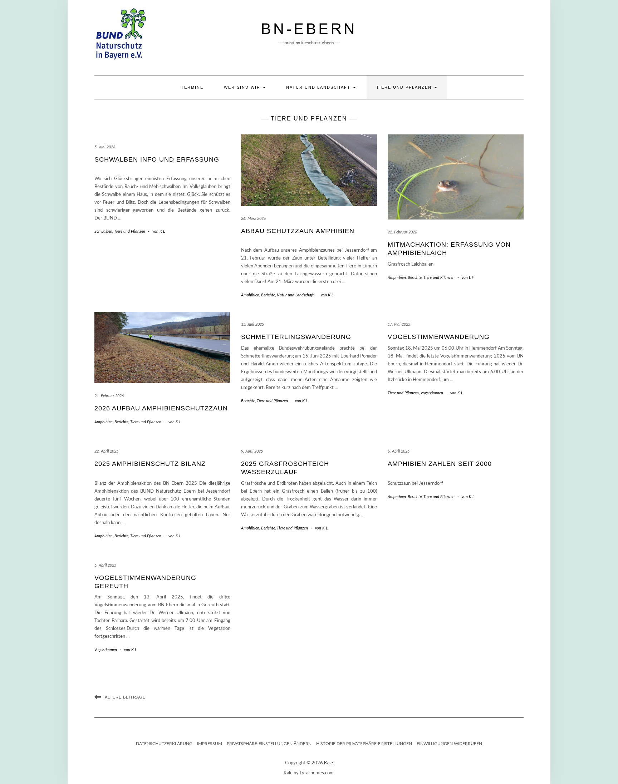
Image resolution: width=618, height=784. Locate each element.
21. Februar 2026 (109, 396)
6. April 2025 (398, 451)
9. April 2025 (252, 451)
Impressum (209, 743)
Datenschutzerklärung (164, 743)
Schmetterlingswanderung (296, 336)
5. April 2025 (105, 565)
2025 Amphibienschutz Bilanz (150, 463)
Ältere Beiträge (125, 697)
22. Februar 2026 (402, 232)
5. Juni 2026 (104, 147)
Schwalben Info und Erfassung (156, 159)
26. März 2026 (253, 219)
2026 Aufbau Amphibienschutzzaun (161, 408)
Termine (192, 87)
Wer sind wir (243, 87)
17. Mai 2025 (399, 324)
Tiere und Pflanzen (404, 87)
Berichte (268, 295)
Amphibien (250, 295)
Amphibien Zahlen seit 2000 (440, 463)
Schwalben (103, 231)
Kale (328, 763)
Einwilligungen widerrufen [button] (449, 743)
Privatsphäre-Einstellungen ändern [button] (269, 743)
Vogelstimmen (432, 393)
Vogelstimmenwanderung (439, 336)
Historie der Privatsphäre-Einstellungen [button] (364, 743)
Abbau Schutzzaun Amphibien (297, 231)
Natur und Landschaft (319, 87)
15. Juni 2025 (252, 324)
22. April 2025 (106, 451)
